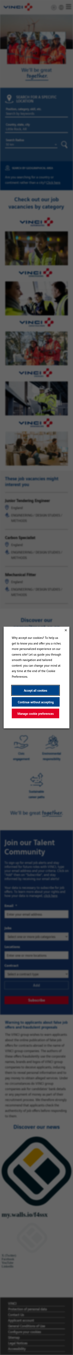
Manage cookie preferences (35, 713)
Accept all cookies (35, 690)
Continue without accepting (36, 702)
